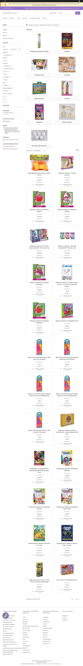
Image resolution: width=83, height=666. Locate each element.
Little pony (25, 621)
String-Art (67, 75)
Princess (25, 632)
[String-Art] (67, 64)
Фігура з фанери (67, 122)
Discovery (45, 635)
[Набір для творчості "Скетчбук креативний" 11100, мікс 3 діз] (67, 236)
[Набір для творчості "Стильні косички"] (67, 163)
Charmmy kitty (26, 645)
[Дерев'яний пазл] (39, 88)
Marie (24, 643)
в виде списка (79, 150)
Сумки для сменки (7, 622)
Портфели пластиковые (9, 620)
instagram (65, 615)
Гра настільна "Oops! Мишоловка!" (67, 580)
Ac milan (45, 626)
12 (76, 599)
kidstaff (64, 618)
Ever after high (26, 630)
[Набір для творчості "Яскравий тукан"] (67, 310)
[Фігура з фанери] (67, 112)
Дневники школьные (8, 639)
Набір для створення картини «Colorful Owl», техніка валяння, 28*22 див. (67, 432)
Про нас (45, 18)
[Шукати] (77, 13)
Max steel (45, 632)
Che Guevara (46, 643)
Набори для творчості (46, 25)
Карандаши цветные (8, 633)
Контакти (24, 18)
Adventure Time (27, 652)
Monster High (26, 628)
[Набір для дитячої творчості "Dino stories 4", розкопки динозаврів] (39, 569)
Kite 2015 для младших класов (30, 626)
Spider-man (45, 630)
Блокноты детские (7, 654)
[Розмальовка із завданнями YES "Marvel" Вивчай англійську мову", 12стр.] (39, 458)
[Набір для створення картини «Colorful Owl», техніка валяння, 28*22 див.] (67, 420)
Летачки (45, 637)
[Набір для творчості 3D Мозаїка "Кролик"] (67, 199)
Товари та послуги (34, 25)
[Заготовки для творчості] (39, 135)
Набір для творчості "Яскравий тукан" (67, 321)
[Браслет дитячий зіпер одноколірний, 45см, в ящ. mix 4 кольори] (67, 347)
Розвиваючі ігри (39, 75)
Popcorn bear (26, 650)
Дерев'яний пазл (39, 98)
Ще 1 (5, 79)
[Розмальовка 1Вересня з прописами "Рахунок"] (39, 496)
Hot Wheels (45, 617)
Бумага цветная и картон (9, 642)
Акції (19, 18)
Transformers (46, 621)
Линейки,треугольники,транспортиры (13, 648)
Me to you (25, 641)
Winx (24, 639)
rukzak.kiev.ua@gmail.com (10, 148)
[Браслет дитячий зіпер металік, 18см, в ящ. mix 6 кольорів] (39, 420)
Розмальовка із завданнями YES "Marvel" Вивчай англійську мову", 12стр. (39, 470)
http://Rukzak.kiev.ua (9, 146)
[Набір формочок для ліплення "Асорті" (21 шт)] (39, 163)
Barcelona (45, 619)
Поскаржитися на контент (41, 663)
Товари (11, 18)
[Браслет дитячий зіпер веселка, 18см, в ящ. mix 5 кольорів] (39, 347)
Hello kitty (25, 635)
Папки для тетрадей (8, 626)
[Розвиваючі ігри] (39, 64)
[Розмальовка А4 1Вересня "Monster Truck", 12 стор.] (67, 533)
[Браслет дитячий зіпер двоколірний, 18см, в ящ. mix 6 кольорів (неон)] (67, 383)
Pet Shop (25, 619)
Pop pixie (25, 648)
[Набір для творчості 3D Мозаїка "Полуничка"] (39, 310)
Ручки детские (6, 637)
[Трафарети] (39, 112)
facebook (65, 620)
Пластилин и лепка (8, 635)
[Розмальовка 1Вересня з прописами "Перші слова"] (67, 496)
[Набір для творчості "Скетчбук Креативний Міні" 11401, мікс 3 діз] (39, 236)
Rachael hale (26, 637)
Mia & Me (25, 624)
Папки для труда (7, 629)
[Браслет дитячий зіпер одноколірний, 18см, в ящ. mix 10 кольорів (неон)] (39, 383)
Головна (5, 18)
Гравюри (67, 51)
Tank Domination (47, 639)
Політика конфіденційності (55, 663)
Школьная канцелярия (9, 624)
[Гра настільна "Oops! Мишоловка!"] (67, 569)
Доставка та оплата (35, 18)
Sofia (24, 617)
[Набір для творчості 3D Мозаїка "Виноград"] (39, 272)
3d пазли (67, 98)
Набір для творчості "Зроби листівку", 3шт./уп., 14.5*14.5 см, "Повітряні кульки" (67, 284)
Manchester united (47, 628)
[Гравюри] (67, 41)
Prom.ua (50, 661)
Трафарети (39, 122)
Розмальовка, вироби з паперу (39, 51)
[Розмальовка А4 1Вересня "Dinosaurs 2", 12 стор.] (39, 533)
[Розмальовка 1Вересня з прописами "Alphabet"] (67, 458)
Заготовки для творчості (39, 145)
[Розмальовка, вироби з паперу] (39, 41)
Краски (5, 631)
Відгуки (5, 35)
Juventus (45, 624)
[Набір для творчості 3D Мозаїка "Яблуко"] (39, 199)
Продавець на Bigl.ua (41, 662)
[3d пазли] (67, 88)
